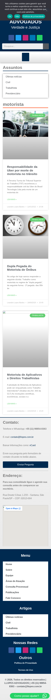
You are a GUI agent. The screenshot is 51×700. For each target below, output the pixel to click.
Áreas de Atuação (15, 581)
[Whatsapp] (39, 38)
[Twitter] (18, 38)
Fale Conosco (13, 598)
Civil (8, 82)
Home (9, 564)
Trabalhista (11, 88)
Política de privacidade (33, 16)
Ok (10, 16)
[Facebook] (11, 38)
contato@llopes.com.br (22, 437)
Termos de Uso (25, 670)
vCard (32, 445)
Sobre (9, 570)
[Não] (46, 10)
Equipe (9, 575)
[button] (25, 57)
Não (17, 16)
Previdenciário (13, 93)
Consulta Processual (17, 587)
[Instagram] (25, 38)
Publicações (12, 592)
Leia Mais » (12, 199)
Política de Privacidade (25, 663)
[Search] (46, 46)
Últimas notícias (14, 76)
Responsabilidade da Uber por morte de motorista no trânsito (22, 170)
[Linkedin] (32, 38)
